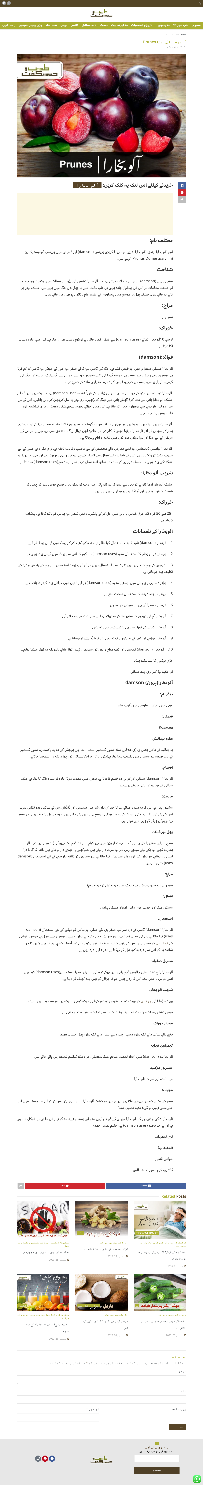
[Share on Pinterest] (182, 192)
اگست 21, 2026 (175, 1266)
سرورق (196, 25)
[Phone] (38, 1459)
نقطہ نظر (51, 25)
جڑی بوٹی (164, 25)
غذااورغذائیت (119, 25)
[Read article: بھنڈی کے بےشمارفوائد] (160, 1292)
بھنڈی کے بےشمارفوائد (172, 1315)
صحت (104, 25)
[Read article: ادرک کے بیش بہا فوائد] (101, 1220)
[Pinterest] (45, 1459)
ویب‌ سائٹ (179, 1409)
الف (167, 34)
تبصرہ (180, 1371)
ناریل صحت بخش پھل (116, 1315)
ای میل (92, 1409)
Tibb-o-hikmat (147, 1233)
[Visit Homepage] (101, 13)
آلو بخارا (87, 185)
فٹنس (74, 25)
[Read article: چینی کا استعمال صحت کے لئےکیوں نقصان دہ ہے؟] (43, 1220)
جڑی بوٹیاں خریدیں (30, 25)
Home (183, 34)
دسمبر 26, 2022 (58, 1338)
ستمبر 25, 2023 (116, 1256)
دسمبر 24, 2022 (116, 1335)
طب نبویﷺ (180, 25)
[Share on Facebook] (182, 185)
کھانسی (162, 943)
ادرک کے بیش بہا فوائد (114, 1242)
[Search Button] (200, 3)
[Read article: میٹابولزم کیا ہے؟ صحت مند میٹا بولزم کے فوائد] (43, 1292)
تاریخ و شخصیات (141, 25)
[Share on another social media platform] (182, 199)
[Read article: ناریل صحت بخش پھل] (101, 1292)
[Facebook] (52, 1459)
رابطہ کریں (8, 25)
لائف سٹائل (89, 25)
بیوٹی (63, 25)
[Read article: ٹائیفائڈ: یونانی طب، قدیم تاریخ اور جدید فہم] (160, 1220)
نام (182, 1391)
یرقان (145, 1001)
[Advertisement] (95, 214)
